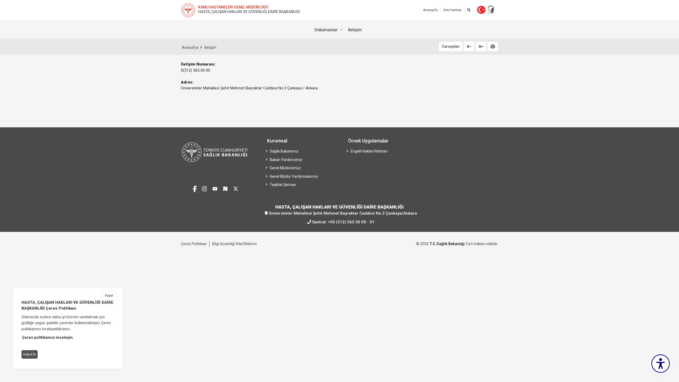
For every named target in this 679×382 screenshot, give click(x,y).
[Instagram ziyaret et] (204, 188)
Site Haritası (452, 10)
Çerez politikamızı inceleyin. (48, 338)
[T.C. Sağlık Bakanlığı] (218, 154)
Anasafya (190, 47)
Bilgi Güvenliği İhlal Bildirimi (234, 244)
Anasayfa (430, 10)
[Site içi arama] (469, 10)
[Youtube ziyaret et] (214, 188)
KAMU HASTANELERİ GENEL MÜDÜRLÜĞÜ (233, 7)
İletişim (210, 47)
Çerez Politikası (194, 244)
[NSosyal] (225, 188)
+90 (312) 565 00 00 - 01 (351, 222)
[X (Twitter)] (235, 188)
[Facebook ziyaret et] (195, 188)
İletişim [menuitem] (355, 29)
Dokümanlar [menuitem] (326, 29)
